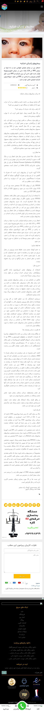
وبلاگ (22, 620)
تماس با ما (22, 637)
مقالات (37, 30)
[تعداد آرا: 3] (18, 87)
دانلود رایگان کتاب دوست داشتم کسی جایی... (22, 658)
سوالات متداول (22, 631)
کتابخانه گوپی (22, 623)
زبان (30, 1)
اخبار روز (22, 617)
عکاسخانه (22, 626)
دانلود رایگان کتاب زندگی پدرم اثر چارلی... (22, 653)
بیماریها (20, 30)
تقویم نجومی (22, 629)
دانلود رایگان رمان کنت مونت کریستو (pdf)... (22, 647)
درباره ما (22, 634)
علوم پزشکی (29, 30)
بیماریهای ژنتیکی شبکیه (8, 30)
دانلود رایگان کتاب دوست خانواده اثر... (22, 656)
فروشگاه (22, 614)
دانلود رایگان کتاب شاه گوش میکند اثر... (22, 650)
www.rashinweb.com (30, 702)
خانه (22, 611)
